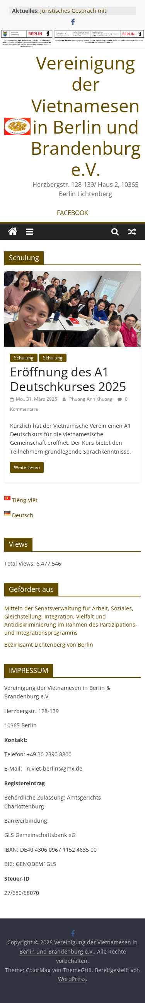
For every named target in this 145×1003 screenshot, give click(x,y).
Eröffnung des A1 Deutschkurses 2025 (68, 379)
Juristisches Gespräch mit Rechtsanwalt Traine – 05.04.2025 (83, 14)
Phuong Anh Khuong (91, 399)
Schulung (24, 357)
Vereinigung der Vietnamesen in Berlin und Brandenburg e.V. (86, 116)
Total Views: (20, 563)
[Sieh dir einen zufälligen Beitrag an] (132, 232)
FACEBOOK (72, 212)
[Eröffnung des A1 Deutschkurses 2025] (72, 275)
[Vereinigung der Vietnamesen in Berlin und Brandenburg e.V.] (12, 232)
